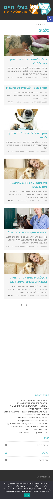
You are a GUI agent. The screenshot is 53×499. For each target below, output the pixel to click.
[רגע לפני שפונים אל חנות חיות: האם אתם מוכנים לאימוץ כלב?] (26, 263)
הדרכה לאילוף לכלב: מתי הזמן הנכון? (32, 432)
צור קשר (43, 460)
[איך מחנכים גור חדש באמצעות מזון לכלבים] (26, 169)
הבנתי (27, 495)
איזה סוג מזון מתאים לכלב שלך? (27, 232)
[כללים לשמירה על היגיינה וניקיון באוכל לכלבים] (26, 45)
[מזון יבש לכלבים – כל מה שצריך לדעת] (26, 119)
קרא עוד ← (9, 77)
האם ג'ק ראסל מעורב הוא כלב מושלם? (32, 418)
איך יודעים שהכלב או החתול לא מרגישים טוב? (29, 426)
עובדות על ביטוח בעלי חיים (36, 429)
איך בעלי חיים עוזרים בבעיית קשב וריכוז (31, 403)
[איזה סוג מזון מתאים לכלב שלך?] (26, 218)
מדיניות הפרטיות (10, 491)
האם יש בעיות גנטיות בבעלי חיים (34, 400)
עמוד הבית (42, 445)
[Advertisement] (30, 353)
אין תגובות (26, 77)
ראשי (47, 24)
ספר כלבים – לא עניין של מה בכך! (26, 87)
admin (19, 77)
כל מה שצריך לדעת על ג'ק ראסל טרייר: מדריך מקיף (27, 423)
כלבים (45, 452)
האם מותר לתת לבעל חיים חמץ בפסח (32, 420)
